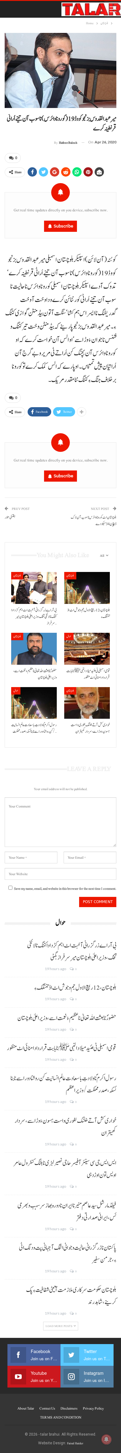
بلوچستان (17, 575)
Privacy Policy (93, 1408)
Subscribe (63, 226)
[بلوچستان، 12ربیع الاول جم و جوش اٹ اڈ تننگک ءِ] (87, 588)
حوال (68, 636)
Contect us (47, 1408)
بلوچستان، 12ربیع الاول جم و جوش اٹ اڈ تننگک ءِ (75, 988)
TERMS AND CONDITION (60, 1417)
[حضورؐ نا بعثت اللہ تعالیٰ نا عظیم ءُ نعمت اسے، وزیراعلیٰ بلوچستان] (34, 649)
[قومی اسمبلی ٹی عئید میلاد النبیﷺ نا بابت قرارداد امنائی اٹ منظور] (87, 649)
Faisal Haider (75, 1443)
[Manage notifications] (106, 1439)
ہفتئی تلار (10, 517)
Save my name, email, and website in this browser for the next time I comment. (65, 889)
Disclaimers (69, 1408)
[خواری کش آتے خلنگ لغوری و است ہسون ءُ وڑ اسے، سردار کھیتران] (87, 703)
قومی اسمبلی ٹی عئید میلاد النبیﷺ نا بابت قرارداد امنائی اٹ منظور (61, 1048)
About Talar (25, 1408)
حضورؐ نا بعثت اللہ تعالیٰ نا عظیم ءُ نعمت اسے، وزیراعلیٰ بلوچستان (66, 1018)
